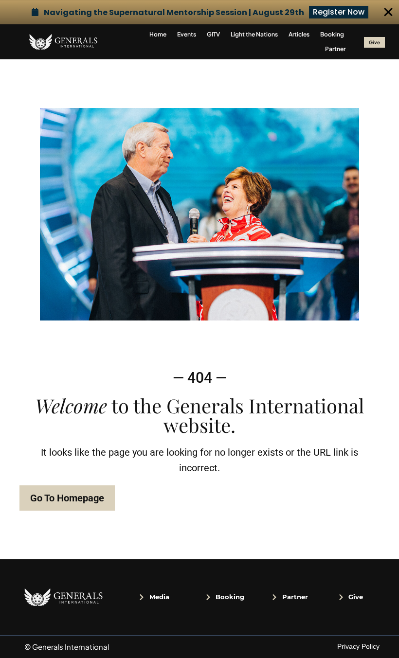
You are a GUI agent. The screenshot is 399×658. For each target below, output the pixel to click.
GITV (213, 34)
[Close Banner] (388, 12)
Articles (299, 34)
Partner (335, 49)
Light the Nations (254, 34)
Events (186, 34)
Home (157, 34)
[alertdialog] (199, 12)
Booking (332, 34)
